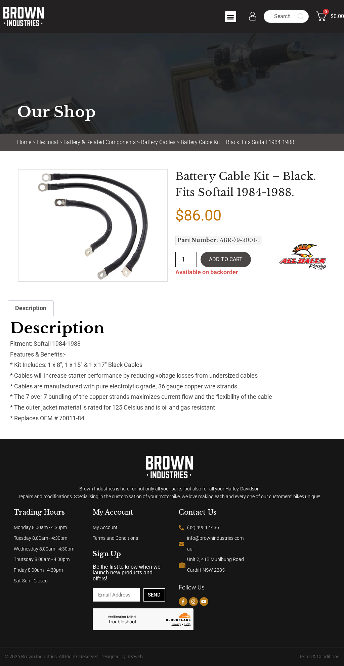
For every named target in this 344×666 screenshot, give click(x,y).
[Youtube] (204, 601)
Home (24, 142)
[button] (230, 16)
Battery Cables (158, 142)
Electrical (47, 142)
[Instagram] (193, 601)
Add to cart (226, 259)
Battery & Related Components (99, 142)
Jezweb (135, 657)
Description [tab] (30, 308)
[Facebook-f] (183, 601)
